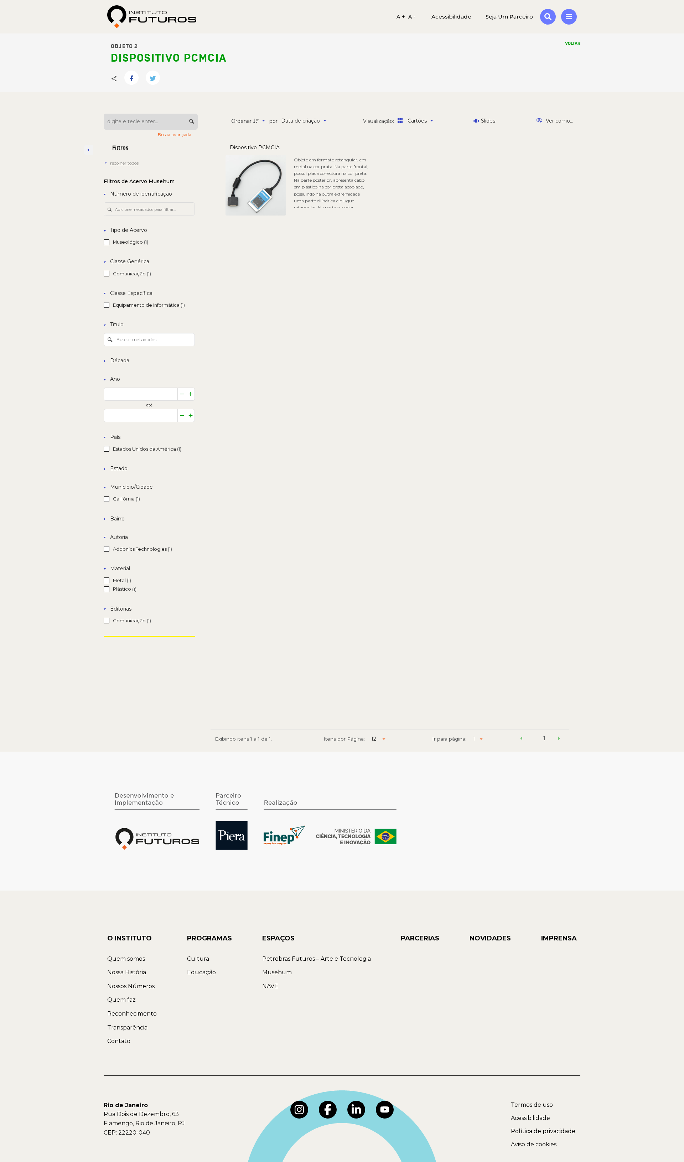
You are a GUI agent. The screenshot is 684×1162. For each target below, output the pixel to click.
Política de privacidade (543, 1131)
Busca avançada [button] (175, 134)
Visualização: (379, 121)
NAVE (270, 986)
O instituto (129, 938)
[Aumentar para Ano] (190, 394)
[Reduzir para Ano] (182, 394)
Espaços (278, 938)
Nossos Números (131, 986)
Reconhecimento (132, 1013)
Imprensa (559, 938)
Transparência (127, 1027)
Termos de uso (532, 1104)
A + (401, 16)
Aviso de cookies (533, 1144)
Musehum (277, 972)
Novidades (490, 938)
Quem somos (126, 958)
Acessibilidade (530, 1118)
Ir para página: (449, 739)
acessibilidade (451, 16)
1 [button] (544, 738)
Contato (118, 1041)
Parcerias (420, 938)
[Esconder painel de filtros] (88, 150)
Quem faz (121, 999)
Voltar (572, 43)
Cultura (198, 958)
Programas (209, 938)
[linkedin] (356, 1110)
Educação (201, 972)
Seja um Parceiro (509, 16)
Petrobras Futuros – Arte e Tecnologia (316, 958)
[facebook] (328, 1110)
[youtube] (385, 1110)
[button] (521, 739)
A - (412, 16)
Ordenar (241, 121)
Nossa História (126, 972)
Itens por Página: (344, 739)
